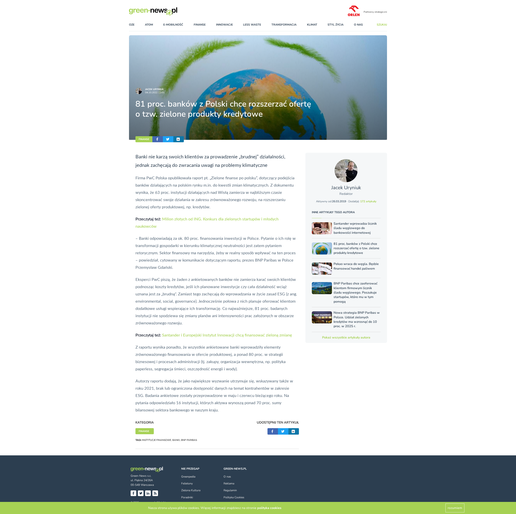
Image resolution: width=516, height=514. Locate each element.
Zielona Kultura (190, 490)
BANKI (176, 440)
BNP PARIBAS (189, 440)
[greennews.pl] (161, 11)
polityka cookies (269, 508)
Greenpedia (188, 477)
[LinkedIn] (148, 493)
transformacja (284, 25)
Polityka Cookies (234, 497)
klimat (312, 25)
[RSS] (155, 493)
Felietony (187, 483)
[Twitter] (141, 493)
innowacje (224, 25)
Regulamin (230, 490)
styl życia (335, 25)
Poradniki (187, 497)
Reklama (229, 483)
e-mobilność (173, 25)
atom (149, 25)
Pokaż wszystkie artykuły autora (346, 337)
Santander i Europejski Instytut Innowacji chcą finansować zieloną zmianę (227, 335)
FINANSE (144, 139)
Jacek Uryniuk (154, 89)
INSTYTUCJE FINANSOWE (156, 440)
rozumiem (455, 508)
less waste (252, 25)
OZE (131, 25)
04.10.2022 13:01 (154, 92)
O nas (358, 25)
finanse (200, 25)
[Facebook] (133, 493)
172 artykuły (368, 201)
